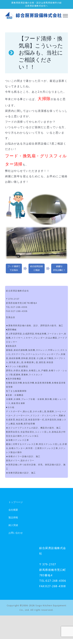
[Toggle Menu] (65, 15)
